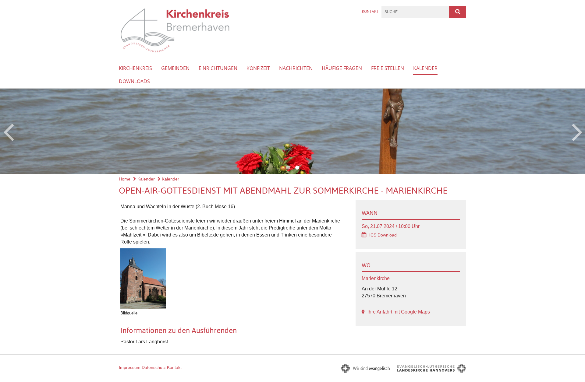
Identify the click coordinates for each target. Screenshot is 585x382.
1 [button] (288, 168)
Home (124, 179)
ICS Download (383, 235)
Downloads (134, 81)
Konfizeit (258, 68)
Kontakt (370, 11)
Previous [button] (8, 131)
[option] (292, 131)
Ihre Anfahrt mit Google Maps (398, 311)
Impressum (129, 367)
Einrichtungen (218, 68)
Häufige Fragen (342, 68)
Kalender (425, 68)
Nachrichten (296, 68)
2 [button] (297, 168)
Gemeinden (175, 68)
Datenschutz (154, 367)
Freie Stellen (387, 68)
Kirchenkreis (135, 68)
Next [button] (577, 131)
